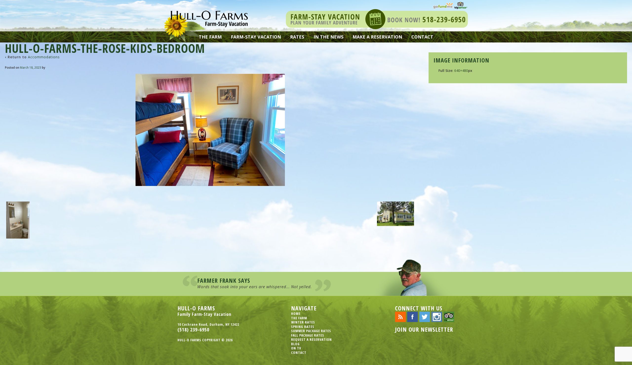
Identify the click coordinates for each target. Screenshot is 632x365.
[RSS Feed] (400, 316)
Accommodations (44, 57)
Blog (295, 344)
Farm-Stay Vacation (256, 37)
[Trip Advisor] (460, 5)
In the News (328, 37)
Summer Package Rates (311, 330)
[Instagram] (436, 316)
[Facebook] (412, 316)
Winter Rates (303, 322)
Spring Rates (302, 326)
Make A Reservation (377, 37)
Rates (297, 37)
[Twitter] (424, 316)
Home (295, 313)
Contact (422, 37)
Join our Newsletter (424, 329)
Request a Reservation (311, 339)
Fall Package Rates (307, 335)
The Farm (210, 37)
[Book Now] (377, 18)
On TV (296, 348)
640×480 (461, 70)
